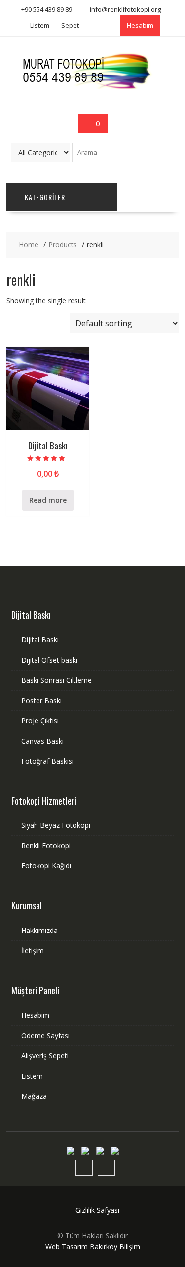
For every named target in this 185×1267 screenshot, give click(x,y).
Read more (48, 500)
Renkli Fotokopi (46, 845)
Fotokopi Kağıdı (46, 865)
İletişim (32, 950)
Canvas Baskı (42, 740)
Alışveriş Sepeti (45, 1055)
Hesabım (140, 25)
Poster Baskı (41, 700)
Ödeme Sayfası (45, 1035)
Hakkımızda (39, 930)
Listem (39, 25)
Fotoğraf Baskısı (47, 761)
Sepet (70, 25)
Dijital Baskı (40, 639)
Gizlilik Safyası (97, 1210)
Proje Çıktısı (40, 720)
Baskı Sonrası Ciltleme (56, 680)
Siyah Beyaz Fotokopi (55, 825)
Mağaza (34, 1096)
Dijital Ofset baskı (49, 660)
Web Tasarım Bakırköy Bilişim (92, 1246)
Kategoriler (45, 197)
